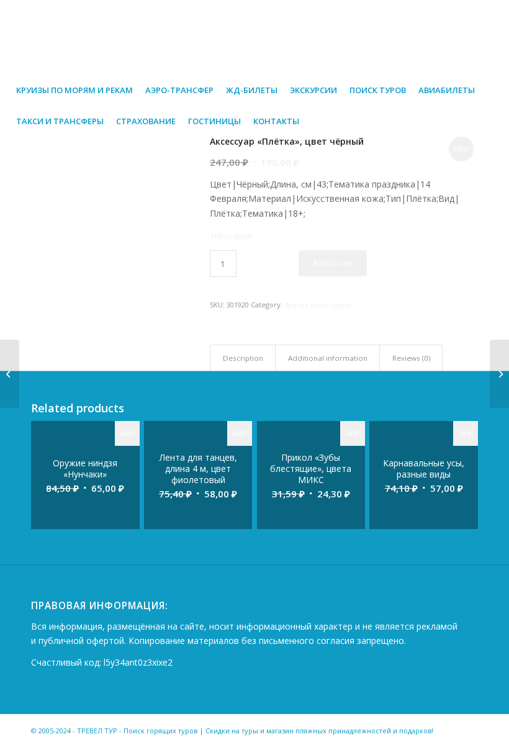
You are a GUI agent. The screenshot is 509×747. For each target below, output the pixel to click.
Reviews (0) (411, 358)
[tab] (243, 358)
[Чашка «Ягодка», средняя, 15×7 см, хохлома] (9, 374)
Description (243, 358)
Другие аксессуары (317, 304)
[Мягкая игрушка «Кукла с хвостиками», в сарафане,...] (499, 374)
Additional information (327, 358)
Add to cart (333, 263)
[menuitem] (74, 90)
